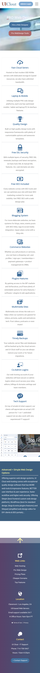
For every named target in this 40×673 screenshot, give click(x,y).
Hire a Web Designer (20, 25)
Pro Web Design (20, 570)
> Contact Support (20, 660)
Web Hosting (20, 566)
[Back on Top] (20, 539)
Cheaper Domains (20, 578)
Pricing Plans (20, 574)
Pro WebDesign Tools (20, 33)
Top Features (20, 582)
